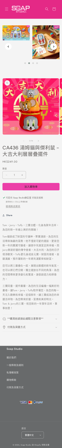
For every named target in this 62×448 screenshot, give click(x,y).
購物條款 (11, 380)
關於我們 (11, 357)
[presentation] (8, 46)
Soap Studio (26, 445)
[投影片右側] (38, 140)
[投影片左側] (23, 140)
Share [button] (9, 215)
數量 (4, 168)
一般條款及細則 (15, 365)
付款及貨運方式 (15, 387)
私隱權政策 (13, 372)
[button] (6, 9)
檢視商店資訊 (13, 206)
